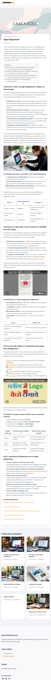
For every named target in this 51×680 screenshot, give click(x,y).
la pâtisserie (34, 259)
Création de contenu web (10, 36)
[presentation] (12, 544)
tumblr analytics (8, 597)
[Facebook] (6, 678)
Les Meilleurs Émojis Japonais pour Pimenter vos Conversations (21, 511)
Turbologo (21, 192)
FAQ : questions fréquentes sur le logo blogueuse (18, 79)
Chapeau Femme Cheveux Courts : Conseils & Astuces (18, 502)
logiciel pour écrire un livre (37, 612)
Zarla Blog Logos (13, 365)
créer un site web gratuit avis (11, 507)
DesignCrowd (12, 367)
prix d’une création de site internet (13, 519)
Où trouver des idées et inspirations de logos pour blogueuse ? (21, 75)
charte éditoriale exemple (12, 584)
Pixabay (21, 142)
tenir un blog (27, 246)
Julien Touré (8, 559)
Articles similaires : (12, 81)
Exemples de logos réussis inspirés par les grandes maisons (21, 77)
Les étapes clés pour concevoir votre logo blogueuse (20, 69)
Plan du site (7, 653)
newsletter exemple (35, 584)
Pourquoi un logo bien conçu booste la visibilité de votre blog (21, 71)
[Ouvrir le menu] (48, 2)
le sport (42, 259)
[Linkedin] (9, 678)
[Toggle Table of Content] (36, 65)
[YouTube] (2, 678)
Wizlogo (10, 360)
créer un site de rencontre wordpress (14, 515)
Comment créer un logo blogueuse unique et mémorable (20, 67)
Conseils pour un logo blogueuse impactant (18, 73)
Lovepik (10, 371)
